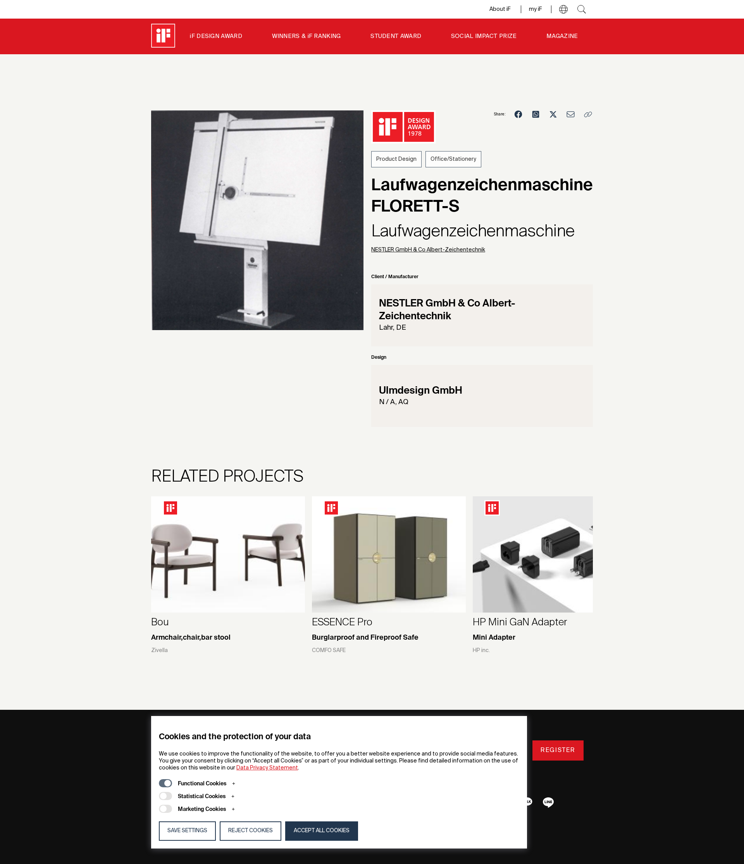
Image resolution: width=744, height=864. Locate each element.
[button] (563, 9)
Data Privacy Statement (267, 768)
